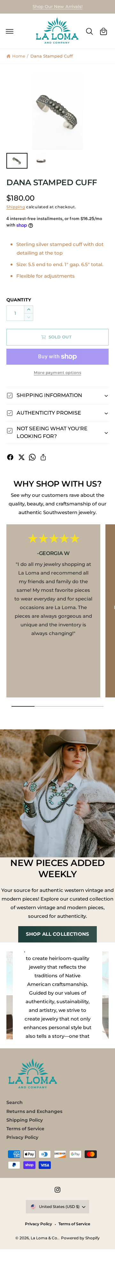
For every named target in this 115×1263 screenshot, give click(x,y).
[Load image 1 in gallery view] (16, 161)
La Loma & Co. (44, 1238)
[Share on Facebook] (10, 457)
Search (14, 1102)
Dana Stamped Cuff (51, 56)
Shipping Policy (24, 1120)
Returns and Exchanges (34, 1111)
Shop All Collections (57, 934)
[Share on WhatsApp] (32, 457)
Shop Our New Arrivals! (57, 6)
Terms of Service (25, 1129)
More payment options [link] (57, 372)
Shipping (15, 206)
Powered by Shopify (80, 1238)
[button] (10, 31)
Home (18, 56)
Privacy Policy (22, 1137)
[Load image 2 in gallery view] (41, 161)
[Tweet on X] (21, 457)
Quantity (18, 300)
